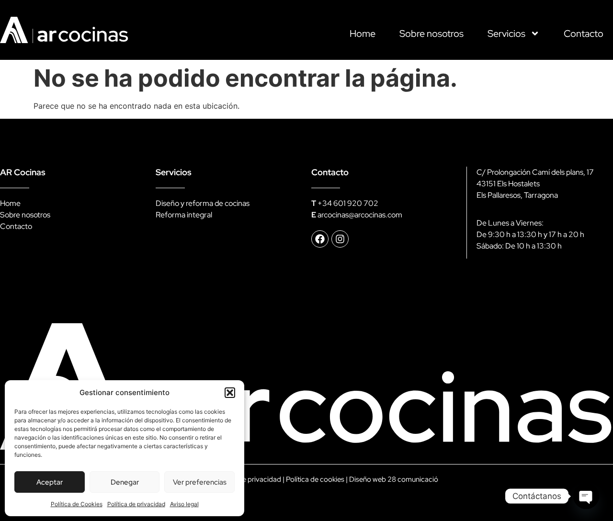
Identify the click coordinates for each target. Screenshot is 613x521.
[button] (230, 392)
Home (362, 33)
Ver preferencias (200, 482)
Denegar (125, 482)
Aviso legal (184, 504)
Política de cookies (315, 479)
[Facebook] (320, 239)
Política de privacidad (136, 504)
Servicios (506, 33)
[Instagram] (340, 239)
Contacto (583, 33)
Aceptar (49, 482)
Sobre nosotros (431, 33)
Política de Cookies (76, 504)
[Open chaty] (586, 496)
